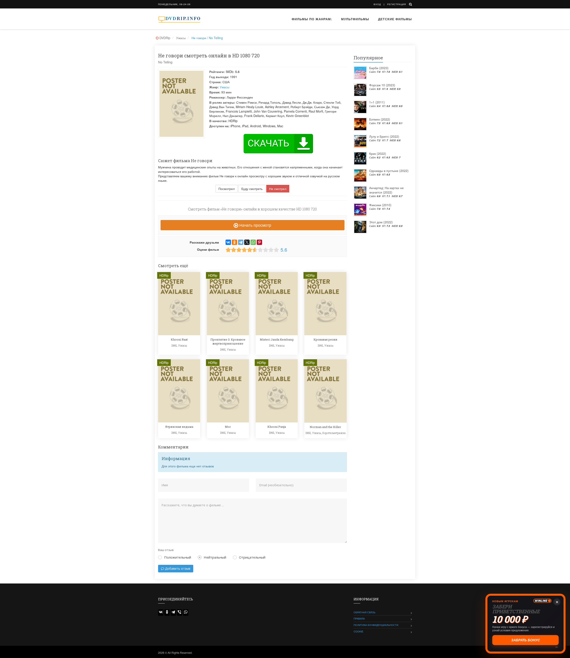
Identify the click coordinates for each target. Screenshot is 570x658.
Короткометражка (334, 433)
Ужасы (224, 87)
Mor (228, 427)
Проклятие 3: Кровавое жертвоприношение (227, 341)
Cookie (358, 631)
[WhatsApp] (253, 242)
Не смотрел (277, 188)
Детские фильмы (395, 19)
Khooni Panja (276, 427)
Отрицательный (252, 557)
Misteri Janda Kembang (276, 339)
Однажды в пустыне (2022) (389, 170)
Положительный (177, 557)
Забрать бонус (525, 640)
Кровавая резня (325, 339)
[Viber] (179, 612)
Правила (359, 618)
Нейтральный (215, 557)
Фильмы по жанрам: (312, 19)
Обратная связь (364, 612)
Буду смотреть (252, 188)
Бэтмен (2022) (379, 119)
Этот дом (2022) (381, 222)
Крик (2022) (377, 153)
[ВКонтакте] (228, 242)
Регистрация (396, 4)
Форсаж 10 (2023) (382, 85)
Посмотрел (226, 188)
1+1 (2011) (377, 102)
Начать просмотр (254, 225)
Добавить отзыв (177, 568)
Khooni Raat (179, 339)
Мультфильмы (355, 19)
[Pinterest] (259, 242)
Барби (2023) (379, 68)
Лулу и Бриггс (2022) (384, 136)
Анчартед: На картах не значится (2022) (386, 190)
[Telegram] (240, 242)
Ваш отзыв (166, 550)
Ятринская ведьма (179, 427)
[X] (247, 242)
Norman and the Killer (325, 427)
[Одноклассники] (234, 242)
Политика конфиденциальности (376, 625)
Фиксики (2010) (380, 205)
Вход (377, 4)
